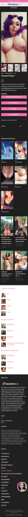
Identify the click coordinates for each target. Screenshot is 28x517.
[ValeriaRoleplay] (7, 200)
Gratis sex (17, 1)
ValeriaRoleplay (5, 211)
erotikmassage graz (6, 438)
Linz (15, 73)
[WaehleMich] (21, 175)
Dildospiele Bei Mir (13, 433)
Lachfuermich (4, 187)
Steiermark (5, 482)
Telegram (14, 114)
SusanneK (3, 162)
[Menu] (2, 4)
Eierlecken (4, 435)
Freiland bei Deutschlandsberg (11, 473)
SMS (14, 108)
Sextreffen (11, 1)
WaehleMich (18, 187)
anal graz (4, 430)
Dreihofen (4, 485)
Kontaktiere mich (14, 97)
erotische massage (6, 441)
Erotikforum (8, 420)
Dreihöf (3, 505)
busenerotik (4, 433)
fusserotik (11, 443)
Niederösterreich (7, 465)
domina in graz (22, 433)
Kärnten (4, 459)
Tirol (3, 488)
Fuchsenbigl (5, 502)
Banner (20, 510)
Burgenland (5, 456)
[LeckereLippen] (21, 150)
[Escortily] (14, 4)
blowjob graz (17, 430)
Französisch (4, 443)
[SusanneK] (7, 150)
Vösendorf (4, 462)
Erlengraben (5, 479)
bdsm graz (9, 430)
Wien (2, 499)
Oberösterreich (9, 73)
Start (2, 73)
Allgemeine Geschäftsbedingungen (14, 511)
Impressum (14, 512)
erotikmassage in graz (18, 438)
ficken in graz (22, 441)
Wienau (3, 468)
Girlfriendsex (18, 443)
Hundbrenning (5, 496)
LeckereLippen (18, 162)
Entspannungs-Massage (13, 435)
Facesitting (15, 441)
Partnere (14, 510)
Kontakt (8, 510)
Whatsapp (14, 103)
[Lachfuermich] (7, 175)
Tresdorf (4, 491)
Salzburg (4, 476)
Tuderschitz (5, 453)
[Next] (26, 68)
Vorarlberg (5, 494)
